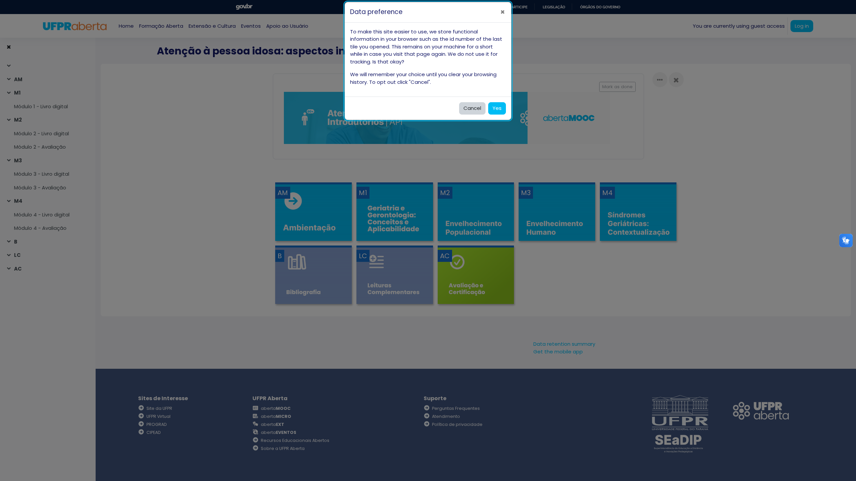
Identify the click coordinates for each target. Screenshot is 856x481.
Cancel (472, 108)
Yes (497, 108)
